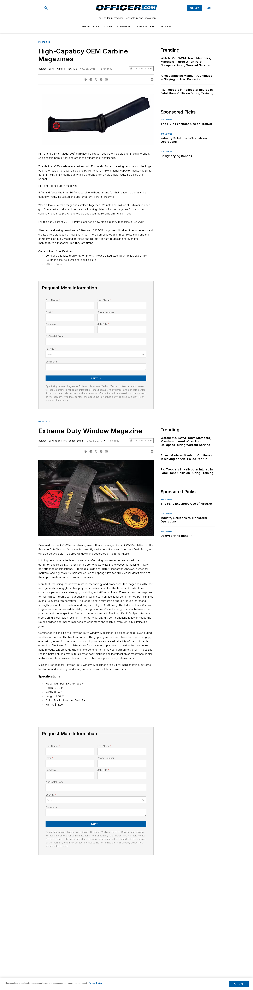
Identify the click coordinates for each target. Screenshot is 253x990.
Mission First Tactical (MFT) (68, 440)
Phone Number (105, 312)
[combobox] (96, 354)
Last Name (104, 300)
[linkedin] (90, 79)
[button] (40, 8)
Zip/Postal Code (55, 336)
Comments (51, 361)
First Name (53, 300)
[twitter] (95, 79)
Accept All (238, 984)
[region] (126, 984)
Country (51, 348)
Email (49, 312)
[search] (46, 8)
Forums (108, 26)
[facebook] (85, 79)
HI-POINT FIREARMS (64, 68)
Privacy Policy (95, 983)
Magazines (44, 42)
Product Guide (90, 26)
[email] (106, 79)
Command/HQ (124, 26)
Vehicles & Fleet (146, 26)
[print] (152, 79)
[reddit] (101, 79)
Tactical (166, 26)
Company (51, 324)
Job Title (103, 324)
